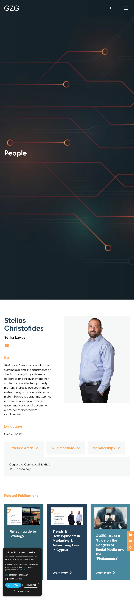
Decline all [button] (31, 585)
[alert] (22, 572)
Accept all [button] (13, 585)
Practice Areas (21, 448)
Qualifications (63, 448)
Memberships (104, 448)
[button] (6, 575)
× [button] (39, 551)
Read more (21, 570)
